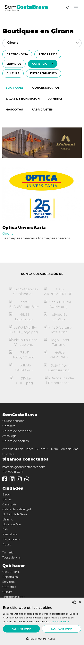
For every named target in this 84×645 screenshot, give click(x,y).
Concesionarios (46, 87)
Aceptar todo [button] (21, 628)
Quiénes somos (13, 421)
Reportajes (47, 54)
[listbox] (74, 602)
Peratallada (10, 534)
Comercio (40, 63)
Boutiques (14, 87)
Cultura (13, 73)
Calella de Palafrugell (16, 509)
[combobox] (42, 43)
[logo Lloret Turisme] (58, 342)
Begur (6, 494)
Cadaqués (9, 504)
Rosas (6, 544)
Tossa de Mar (11, 557)
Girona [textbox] (12, 43)
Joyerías (55, 98)
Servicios (13, 63)
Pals (5, 529)
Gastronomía (17, 54)
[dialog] (42, 621)
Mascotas (14, 109)
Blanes (7, 499)
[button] (76, 7)
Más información (59, 621)
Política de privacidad (17, 431)
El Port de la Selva (14, 514)
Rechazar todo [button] (61, 628)
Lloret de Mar (11, 524)
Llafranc (7, 519)
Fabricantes (42, 109)
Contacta (8, 426)
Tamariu (7, 552)
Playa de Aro (11, 539)
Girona (8, 233)
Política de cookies (15, 441)
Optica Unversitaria (24, 227)
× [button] (79, 602)
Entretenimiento (43, 73)
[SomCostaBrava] (26, 7)
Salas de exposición (22, 98)
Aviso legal (9, 436)
